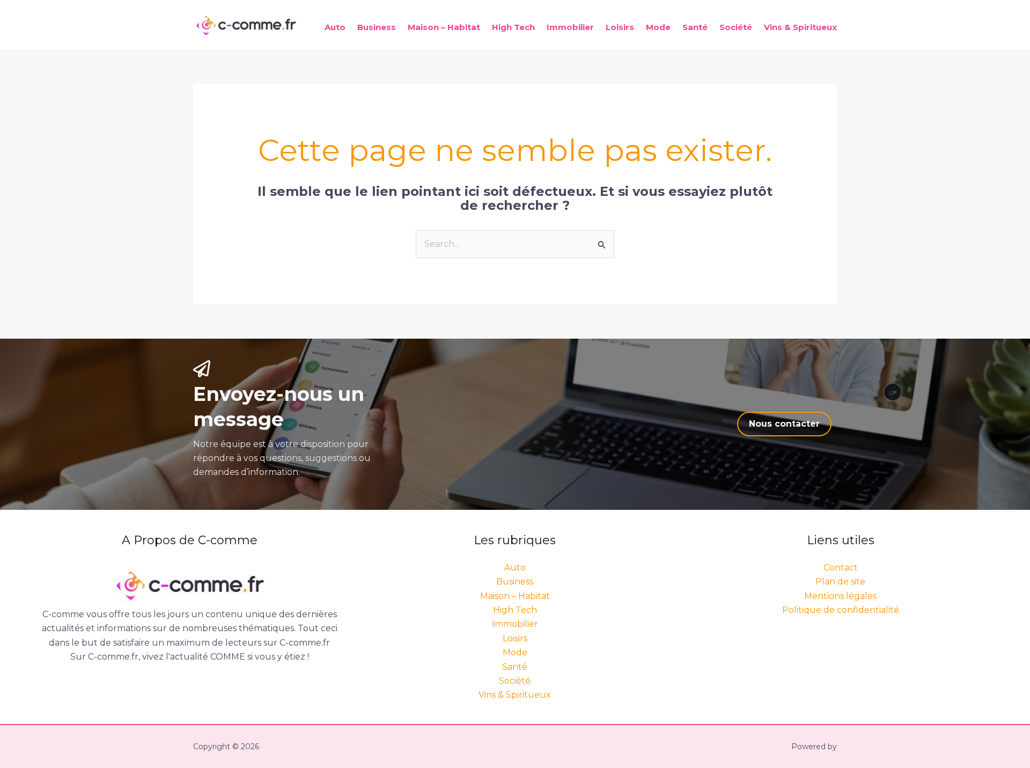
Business (376, 27)
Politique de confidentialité (840, 610)
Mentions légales (840, 596)
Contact (840, 567)
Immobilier (570, 27)
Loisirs (620, 27)
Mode (658, 27)
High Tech (513, 27)
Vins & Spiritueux (800, 27)
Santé (695, 27)
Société (735, 27)
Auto (335, 27)
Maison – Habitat (444, 27)
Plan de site (840, 581)
